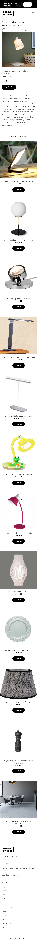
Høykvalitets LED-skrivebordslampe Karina (18, 357)
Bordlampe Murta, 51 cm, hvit (18, 592)
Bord (26, 71)
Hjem (3, 29)
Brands (4, 891)
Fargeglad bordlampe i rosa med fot (18, 533)
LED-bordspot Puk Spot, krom (18, 299)
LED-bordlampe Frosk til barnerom (18, 474)
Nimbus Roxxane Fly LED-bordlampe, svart (18, 181)
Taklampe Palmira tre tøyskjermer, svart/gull (18, 822)
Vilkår (4, 919)
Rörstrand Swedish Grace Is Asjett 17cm (19, 650)
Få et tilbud (27, 4)
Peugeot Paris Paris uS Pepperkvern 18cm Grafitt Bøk (18, 762)
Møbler (13, 71)
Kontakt (4, 916)
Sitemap (4, 927)
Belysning (20, 71)
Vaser (4, 898)
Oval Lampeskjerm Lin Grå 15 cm (18, 702)
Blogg (4, 912)
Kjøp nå (9, 87)
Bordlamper (6, 73)
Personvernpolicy (8, 923)
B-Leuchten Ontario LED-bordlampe (18, 416)
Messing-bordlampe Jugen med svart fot (18, 240)
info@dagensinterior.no (10, 875)
